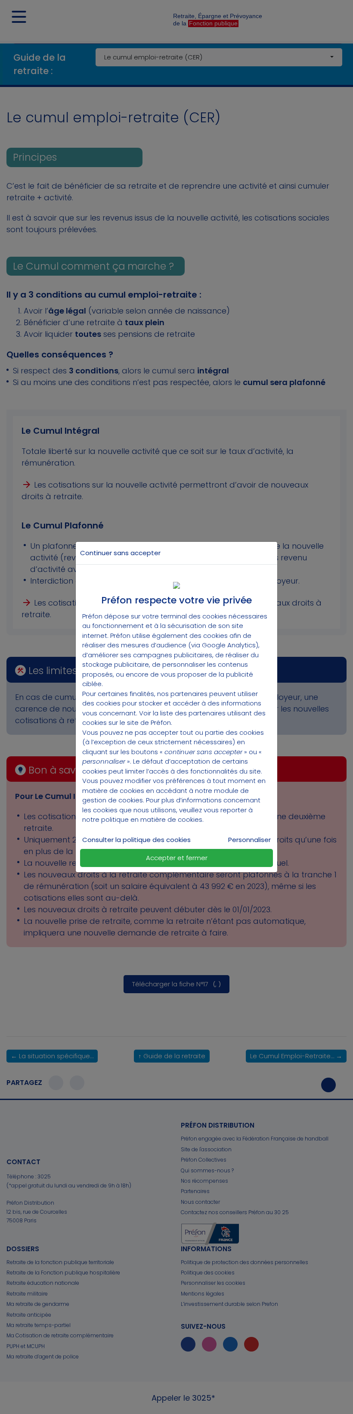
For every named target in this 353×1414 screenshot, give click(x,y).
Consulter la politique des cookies (136, 839)
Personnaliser (249, 839)
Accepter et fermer (176, 857)
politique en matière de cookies (151, 819)
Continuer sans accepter (120, 552)
